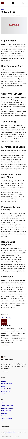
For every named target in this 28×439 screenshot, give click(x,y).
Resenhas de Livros (6, 383)
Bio (2, 421)
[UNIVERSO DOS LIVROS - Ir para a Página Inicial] (2, 3)
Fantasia (3, 381)
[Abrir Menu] (13, 3)
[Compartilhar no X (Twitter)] (9, 317)
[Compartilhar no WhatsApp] (2, 317)
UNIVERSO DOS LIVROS (11, 432)
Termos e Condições (6, 418)
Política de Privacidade (7, 408)
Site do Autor (4, 345)
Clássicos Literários (6, 389)
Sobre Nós (4, 413)
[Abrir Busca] (23, 3)
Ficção (3, 386)
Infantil (3, 394)
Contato (3, 415)
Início (2, 9)
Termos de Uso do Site (7, 405)
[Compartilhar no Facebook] (6, 317)
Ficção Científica (5, 391)
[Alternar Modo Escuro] (26, 3)
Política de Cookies (6, 410)
